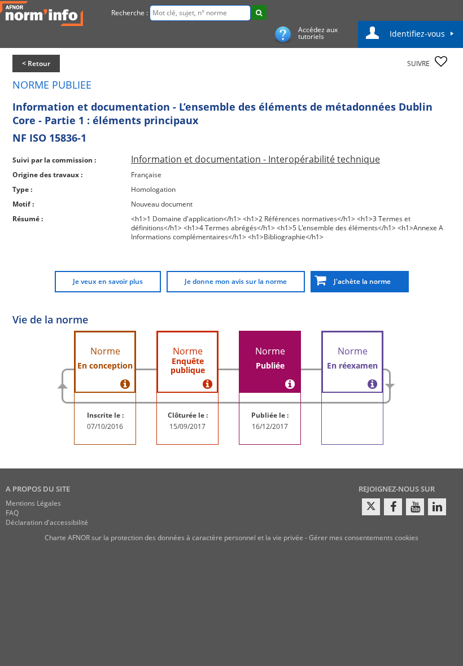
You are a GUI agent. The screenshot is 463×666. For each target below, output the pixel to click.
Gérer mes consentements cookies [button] (363, 537)
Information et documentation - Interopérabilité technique (255, 159)
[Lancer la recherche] (259, 12)
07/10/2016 (105, 426)
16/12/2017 (270, 426)
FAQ (12, 513)
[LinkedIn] (437, 506)
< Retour (36, 63)
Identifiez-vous (417, 33)
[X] (371, 506)
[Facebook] (393, 506)
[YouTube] (415, 506)
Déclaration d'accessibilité (47, 522)
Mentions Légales (33, 503)
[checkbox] (441, 61)
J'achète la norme (360, 281)
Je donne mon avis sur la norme (236, 281)
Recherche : (129, 12)
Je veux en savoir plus (108, 281)
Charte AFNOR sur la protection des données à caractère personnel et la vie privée (174, 537)
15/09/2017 (187, 426)
